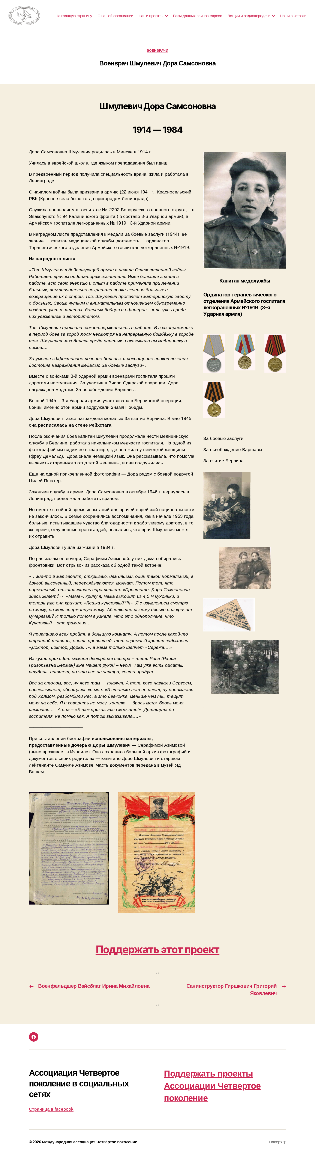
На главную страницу (74, 15)
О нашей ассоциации (115, 15)
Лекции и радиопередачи (248, 15)
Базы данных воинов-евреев (197, 15)
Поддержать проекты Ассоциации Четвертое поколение (212, 1085)
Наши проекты (151, 15)
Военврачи (157, 50)
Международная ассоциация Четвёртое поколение (89, 1142)
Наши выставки (293, 15)
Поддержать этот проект (157, 949)
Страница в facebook (51, 1109)
